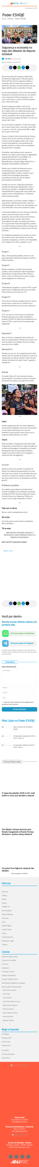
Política (10, 19)
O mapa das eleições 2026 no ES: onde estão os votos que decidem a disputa (18, 794)
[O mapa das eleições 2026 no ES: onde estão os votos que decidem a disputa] (19, 777)
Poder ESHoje (8, 58)
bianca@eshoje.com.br (19, 1131)
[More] (32, 67)
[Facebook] (11, 67)
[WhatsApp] (19, 67)
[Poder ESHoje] (3, 59)
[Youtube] (22, 1157)
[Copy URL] (27, 67)
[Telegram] (23, 67)
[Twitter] (28, 1157)
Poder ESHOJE (13, 15)
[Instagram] (11, 1157)
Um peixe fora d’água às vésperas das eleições (18, 869)
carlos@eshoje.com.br (19, 1122)
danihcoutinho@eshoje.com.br (19, 1147)
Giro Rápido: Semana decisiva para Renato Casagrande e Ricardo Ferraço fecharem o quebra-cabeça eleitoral (18, 831)
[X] (15, 67)
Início (4, 19)
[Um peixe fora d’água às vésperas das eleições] (19, 852)
